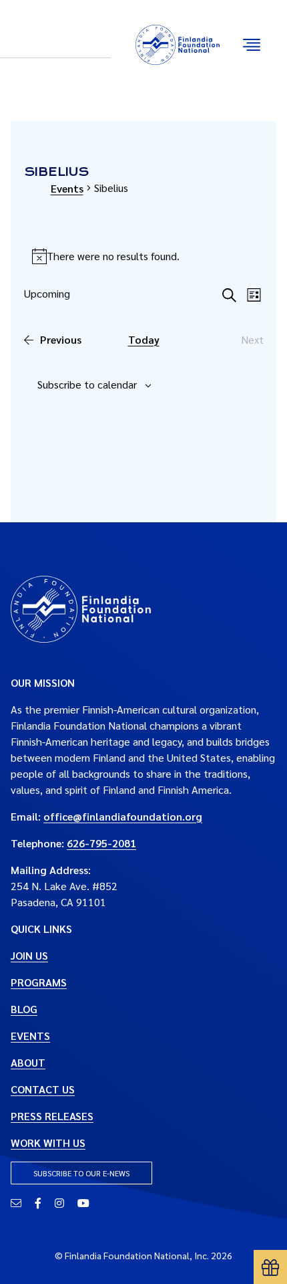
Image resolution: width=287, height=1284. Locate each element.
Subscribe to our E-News (81, 1173)
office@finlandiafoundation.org (122, 816)
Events (67, 188)
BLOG (24, 1009)
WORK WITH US (48, 1143)
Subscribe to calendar (87, 384)
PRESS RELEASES (52, 1116)
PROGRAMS (39, 982)
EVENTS (30, 1036)
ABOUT (28, 1062)
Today (144, 339)
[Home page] (81, 608)
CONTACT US (43, 1089)
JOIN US (29, 955)
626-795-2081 (101, 843)
